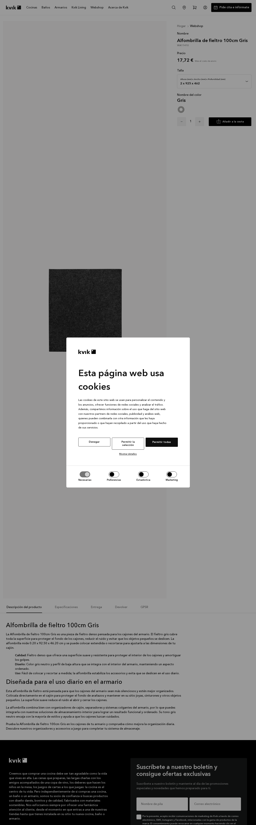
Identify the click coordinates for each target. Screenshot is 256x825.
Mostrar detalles (128, 454)
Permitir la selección (128, 443)
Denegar (94, 442)
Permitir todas (161, 442)
